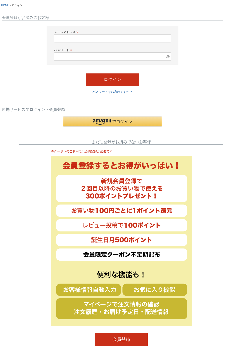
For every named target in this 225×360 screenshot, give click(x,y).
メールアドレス (67, 32)
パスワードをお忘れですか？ (112, 91)
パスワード (63, 50)
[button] (112, 121)
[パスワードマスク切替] (168, 56)
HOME (5, 5)
